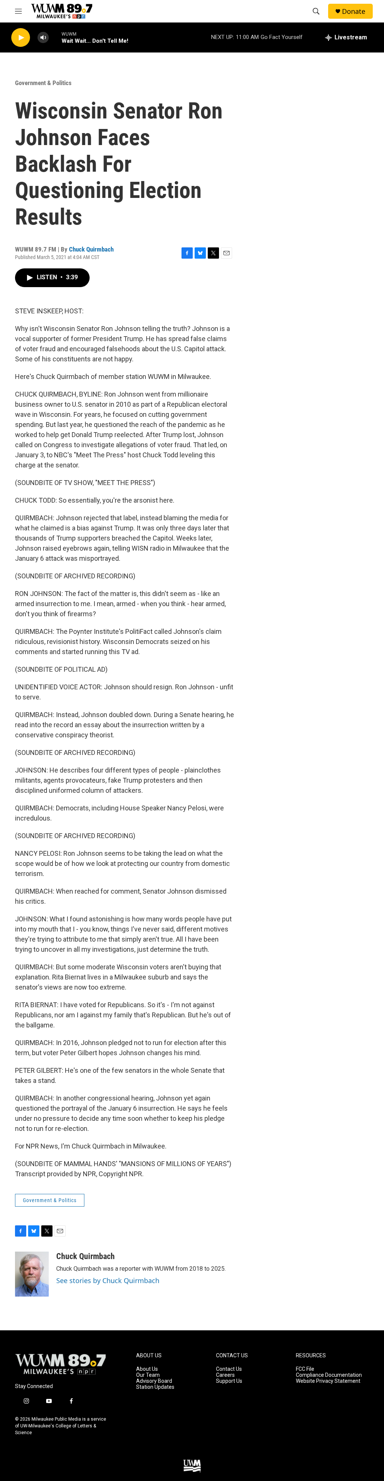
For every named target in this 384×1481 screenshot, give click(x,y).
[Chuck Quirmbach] (32, 1274)
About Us (147, 1369)
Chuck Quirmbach (91, 249)
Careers (225, 1375)
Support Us (229, 1381)
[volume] (43, 37)
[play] (21, 37)
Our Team (148, 1375)
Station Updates (155, 1387)
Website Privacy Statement (328, 1381)
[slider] (55, 37)
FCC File (305, 1369)
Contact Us (229, 1369)
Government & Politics (43, 83)
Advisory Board (154, 1381)
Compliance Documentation (329, 1375)
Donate (353, 11)
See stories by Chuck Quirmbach (107, 1280)
